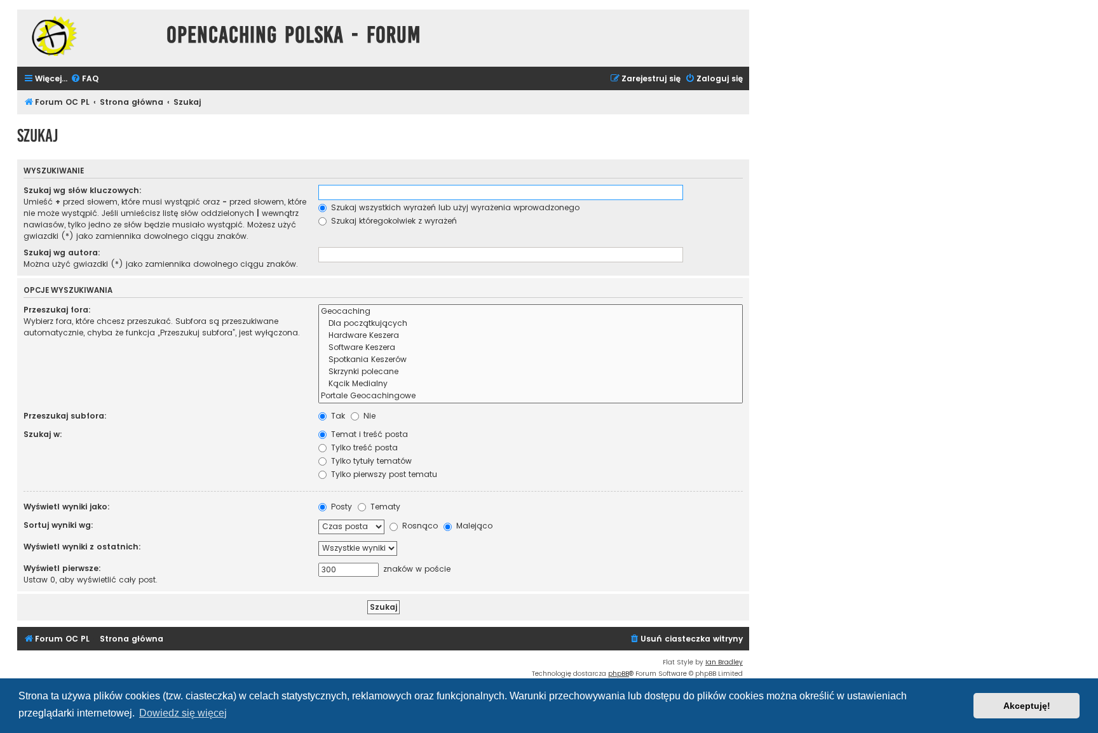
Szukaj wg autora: (62, 252)
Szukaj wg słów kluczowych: (83, 190)
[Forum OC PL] (88, 36)
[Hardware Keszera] (531, 336)
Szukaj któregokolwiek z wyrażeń (393, 220)
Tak (337, 415)
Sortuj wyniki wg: (58, 525)
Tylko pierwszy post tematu (383, 474)
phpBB (618, 673)
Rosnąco (419, 525)
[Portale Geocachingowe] (531, 396)
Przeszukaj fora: (57, 309)
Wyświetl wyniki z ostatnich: (82, 546)
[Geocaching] (531, 312)
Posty (340, 506)
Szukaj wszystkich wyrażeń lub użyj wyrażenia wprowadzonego (454, 207)
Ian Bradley (724, 662)
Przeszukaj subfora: (65, 415)
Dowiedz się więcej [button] (183, 713)
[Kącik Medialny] (531, 384)
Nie (368, 415)
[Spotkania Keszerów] (531, 360)
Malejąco (473, 525)
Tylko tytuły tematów (370, 460)
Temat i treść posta (368, 434)
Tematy (384, 506)
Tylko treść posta (363, 447)
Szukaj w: (43, 434)
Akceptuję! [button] (1026, 706)
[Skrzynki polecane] (531, 372)
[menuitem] (84, 79)
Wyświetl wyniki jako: (67, 506)
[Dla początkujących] (531, 324)
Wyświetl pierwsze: (62, 568)
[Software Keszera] (531, 348)
